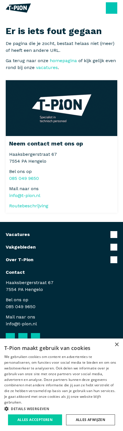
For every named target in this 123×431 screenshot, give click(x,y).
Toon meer (61, 234)
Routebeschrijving (28, 205)
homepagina (63, 60)
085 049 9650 (24, 178)
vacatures (47, 67)
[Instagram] (35, 337)
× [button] (116, 345)
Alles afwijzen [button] (91, 419)
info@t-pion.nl (24, 195)
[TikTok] (48, 337)
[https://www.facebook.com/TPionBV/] (10, 337)
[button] (61, 408)
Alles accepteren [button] (35, 419)
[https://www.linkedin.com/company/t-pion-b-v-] (22, 337)
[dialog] (61, 384)
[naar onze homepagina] (18, 8)
